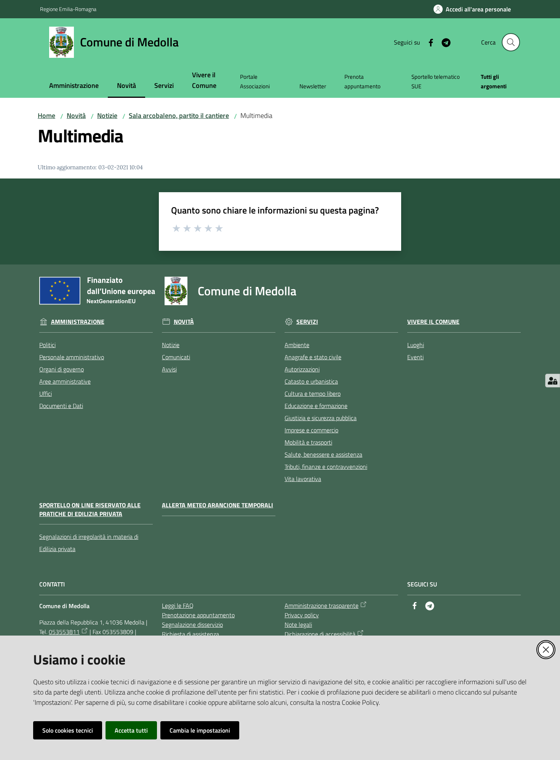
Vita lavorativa (303, 478)
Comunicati (176, 357)
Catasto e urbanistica (311, 381)
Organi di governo (61, 369)
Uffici (45, 393)
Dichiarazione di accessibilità (320, 634)
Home (46, 115)
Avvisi (169, 369)
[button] (511, 42)
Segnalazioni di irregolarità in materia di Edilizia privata (88, 542)
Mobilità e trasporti (308, 442)
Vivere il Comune (433, 321)
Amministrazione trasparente (321, 605)
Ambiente (297, 344)
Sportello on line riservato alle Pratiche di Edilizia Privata (90, 509)
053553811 (64, 631)
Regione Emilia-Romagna (68, 9)
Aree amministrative (65, 381)
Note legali (298, 624)
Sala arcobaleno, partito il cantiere (179, 115)
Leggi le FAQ (178, 605)
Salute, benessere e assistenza (323, 454)
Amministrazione (77, 321)
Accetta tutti (131, 730)
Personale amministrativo (71, 357)
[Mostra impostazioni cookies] (552, 380)
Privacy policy (302, 615)
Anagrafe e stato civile (313, 357)
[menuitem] (74, 86)
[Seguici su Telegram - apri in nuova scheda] (443, 41)
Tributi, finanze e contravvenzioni (326, 466)
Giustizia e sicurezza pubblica (321, 417)
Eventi (415, 357)
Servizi (307, 321)
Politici (47, 344)
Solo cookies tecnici (67, 730)
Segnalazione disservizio (192, 624)
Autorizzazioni (302, 369)
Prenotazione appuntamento (198, 615)
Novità (76, 115)
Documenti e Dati (61, 405)
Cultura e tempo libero (313, 393)
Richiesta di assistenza (190, 634)
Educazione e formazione (316, 405)
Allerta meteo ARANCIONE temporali (217, 505)
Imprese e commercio (311, 430)
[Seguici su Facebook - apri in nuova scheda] (427, 41)
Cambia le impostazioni (200, 730)
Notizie (107, 115)
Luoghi (415, 344)
